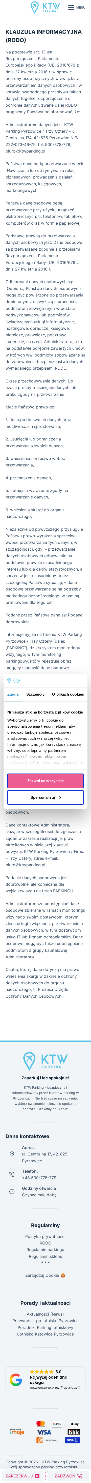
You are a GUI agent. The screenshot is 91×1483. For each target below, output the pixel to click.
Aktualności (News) (45, 1314)
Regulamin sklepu (45, 1256)
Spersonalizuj (43, 797)
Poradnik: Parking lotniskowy (45, 1327)
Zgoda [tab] (13, 694)
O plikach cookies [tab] (68, 694)
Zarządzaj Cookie (42, 1275)
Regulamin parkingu (45, 1249)
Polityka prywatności (45, 1236)
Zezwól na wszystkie (45, 781)
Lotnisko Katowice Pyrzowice (45, 1334)
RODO (45, 1242)
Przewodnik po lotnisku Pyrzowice (45, 1320)
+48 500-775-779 (39, 1177)
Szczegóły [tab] (35, 694)
